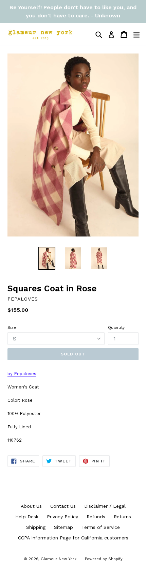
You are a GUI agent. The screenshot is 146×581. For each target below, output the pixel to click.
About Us (31, 506)
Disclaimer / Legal (105, 506)
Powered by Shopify (104, 559)
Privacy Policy (62, 516)
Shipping (35, 527)
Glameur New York (58, 559)
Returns (122, 516)
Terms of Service (100, 527)
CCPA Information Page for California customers (73, 537)
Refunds (96, 516)
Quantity (116, 327)
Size (11, 327)
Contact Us (63, 506)
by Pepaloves (21, 373)
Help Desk (26, 516)
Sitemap (63, 527)
